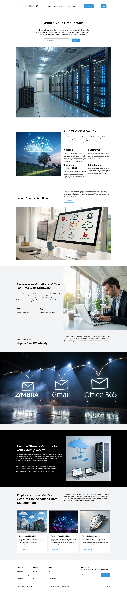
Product (49, 6)
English (74, 6)
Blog (33, 578)
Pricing (55, 6)
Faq (49, 571)
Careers (34, 575)
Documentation (52, 578)
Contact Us (51, 575)
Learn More (24, 549)
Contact (61, 6)
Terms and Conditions (55, 586)
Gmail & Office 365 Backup (22, 575)
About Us (67, 6)
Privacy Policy (65, 586)
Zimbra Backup (20, 571)
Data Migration (19, 578)
